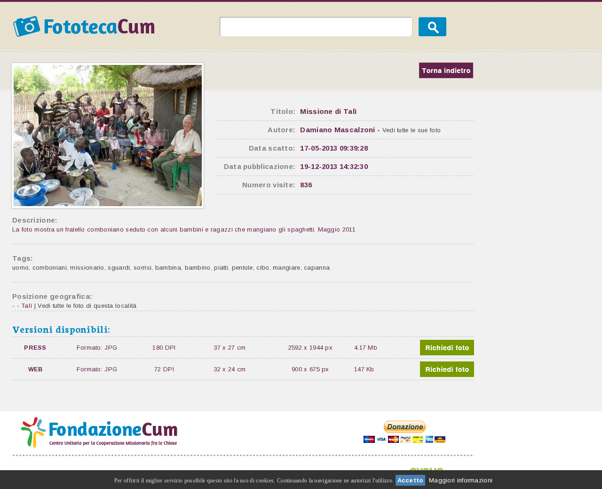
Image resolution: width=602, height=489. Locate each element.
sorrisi (142, 267)
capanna (317, 267)
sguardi (119, 267)
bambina (168, 267)
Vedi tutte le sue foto (411, 130)
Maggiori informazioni (460, 480)
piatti (221, 267)
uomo (20, 267)
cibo (262, 267)
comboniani (49, 267)
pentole (242, 267)
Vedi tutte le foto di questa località (87, 305)
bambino (198, 267)
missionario (87, 267)
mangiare (286, 267)
